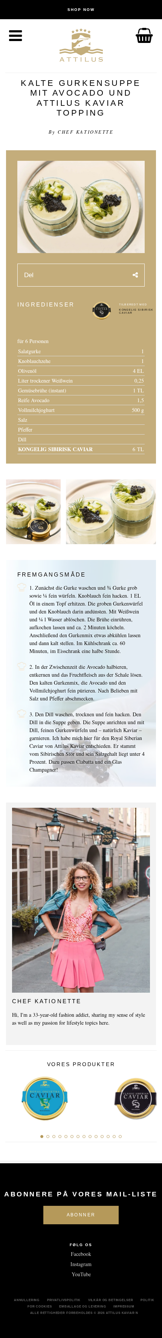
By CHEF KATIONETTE (81, 132)
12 (108, 1136)
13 (114, 1136)
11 (102, 1136)
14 (120, 1136)
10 (96, 1136)
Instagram (81, 1264)
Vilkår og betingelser (110, 1300)
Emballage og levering (82, 1306)
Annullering (27, 1300)
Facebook (81, 1253)
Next (148, 1096)
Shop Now (81, 10)
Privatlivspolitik (64, 1300)
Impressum (123, 1306)
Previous (13, 1096)
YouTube (81, 1274)
